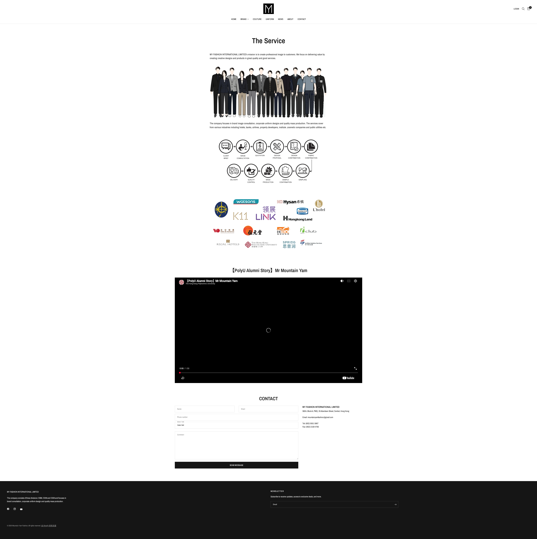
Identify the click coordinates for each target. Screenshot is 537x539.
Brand (244, 19)
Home (233, 19)
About (290, 19)
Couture (257, 19)
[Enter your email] (395, 504)
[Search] (523, 8)
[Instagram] (17, 509)
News (280, 19)
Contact (302, 19)
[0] (528, 8)
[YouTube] (23, 509)
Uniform (270, 19)
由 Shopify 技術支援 (48, 525)
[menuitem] (233, 19)
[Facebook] (10, 509)
